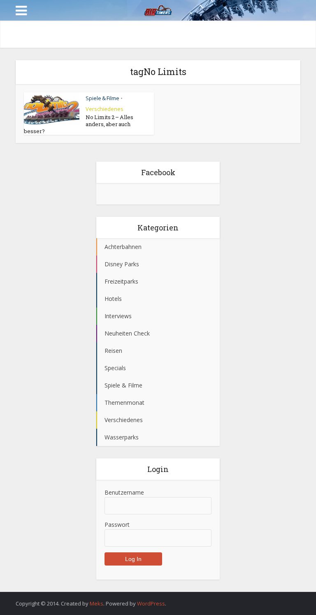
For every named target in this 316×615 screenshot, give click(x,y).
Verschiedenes (104, 109)
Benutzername (124, 492)
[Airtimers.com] (158, 9)
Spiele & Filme (102, 98)
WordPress (151, 603)
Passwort (117, 524)
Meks (96, 603)
